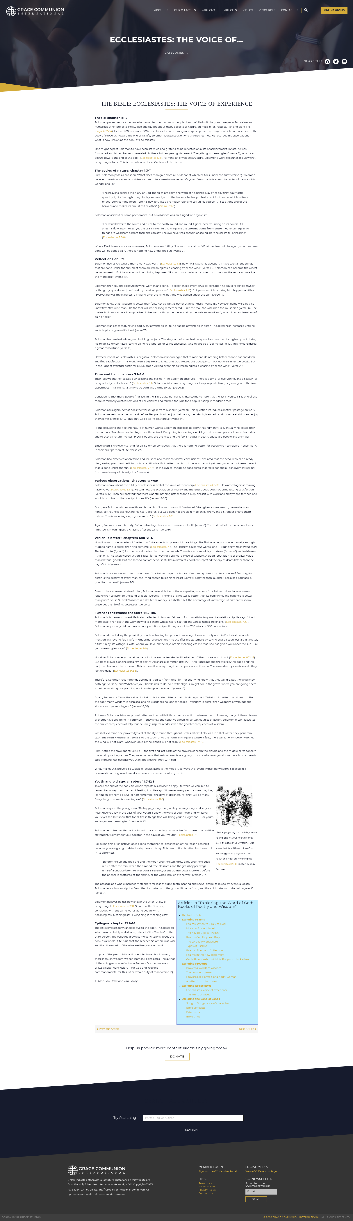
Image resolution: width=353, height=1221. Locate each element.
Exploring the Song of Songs (201, 999)
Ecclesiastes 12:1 (187, 835)
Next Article (247, 1029)
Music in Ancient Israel (200, 928)
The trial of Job (191, 915)
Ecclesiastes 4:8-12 (207, 485)
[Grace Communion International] (35, 11)
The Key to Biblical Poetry (203, 933)
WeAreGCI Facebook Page (261, 1171)
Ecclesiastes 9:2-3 (125, 671)
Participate (210, 10)
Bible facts (193, 1012)
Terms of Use (207, 1187)
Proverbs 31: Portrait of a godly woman (211, 977)
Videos (248, 10)
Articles (230, 10)
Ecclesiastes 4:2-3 (142, 468)
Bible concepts (195, 1008)
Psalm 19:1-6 (166, 206)
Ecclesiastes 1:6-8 (114, 237)
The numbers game (198, 972)
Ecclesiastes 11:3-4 (191, 742)
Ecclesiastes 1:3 (170, 263)
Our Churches (185, 10)
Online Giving (334, 10)
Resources (267, 10)
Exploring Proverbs (194, 964)
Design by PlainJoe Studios (21, 1217)
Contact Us (289, 10)
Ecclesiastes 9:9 (137, 648)
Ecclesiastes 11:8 (153, 799)
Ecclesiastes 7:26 (236, 622)
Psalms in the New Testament (205, 955)
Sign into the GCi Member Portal (218, 1171)
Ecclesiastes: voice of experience (207, 990)
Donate (177, 1056)
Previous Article (108, 1029)
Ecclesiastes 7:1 (160, 547)
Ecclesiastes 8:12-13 (242, 657)
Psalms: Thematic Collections (205, 950)
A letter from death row (201, 981)
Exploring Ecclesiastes (196, 986)
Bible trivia (193, 1016)
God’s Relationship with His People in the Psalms (217, 959)
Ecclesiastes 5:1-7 (121, 489)
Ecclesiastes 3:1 (142, 383)
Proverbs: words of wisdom (203, 968)
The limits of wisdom (199, 994)
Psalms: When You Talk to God (206, 924)
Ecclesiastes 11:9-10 (226, 864)
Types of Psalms (196, 946)
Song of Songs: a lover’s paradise (207, 1003)
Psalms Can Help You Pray (203, 937)
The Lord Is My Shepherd (202, 942)
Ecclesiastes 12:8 (151, 158)
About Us (161, 10)
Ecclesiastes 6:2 (163, 516)
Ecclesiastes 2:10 (180, 290)
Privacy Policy (207, 1190)
